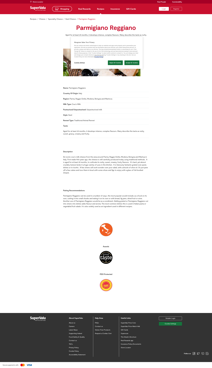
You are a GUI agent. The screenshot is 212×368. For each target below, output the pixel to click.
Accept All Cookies (132, 62)
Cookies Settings (79, 62)
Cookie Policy (99, 56)
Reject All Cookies (115, 62)
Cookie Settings (170, 324)
